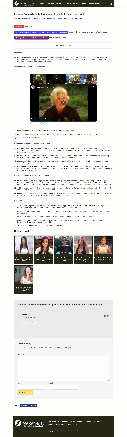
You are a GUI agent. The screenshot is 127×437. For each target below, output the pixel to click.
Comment (22, 354)
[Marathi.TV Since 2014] (24, 3)
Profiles (84, 4)
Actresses (50, 4)
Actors (58, 4)
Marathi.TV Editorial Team (25, 18)
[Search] (111, 4)
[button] (79, 3)
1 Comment (51, 18)
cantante (43, 57)
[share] (93, 86)
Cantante (60, 18)
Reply (106, 316)
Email (51, 383)
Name (21, 383)
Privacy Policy (94, 4)
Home (42, 4)
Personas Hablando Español (74, 18)
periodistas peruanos (29, 405)
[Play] (75, 79)
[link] (33, 87)
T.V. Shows (67, 4)
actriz (37, 57)
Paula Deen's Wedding (45, 87)
